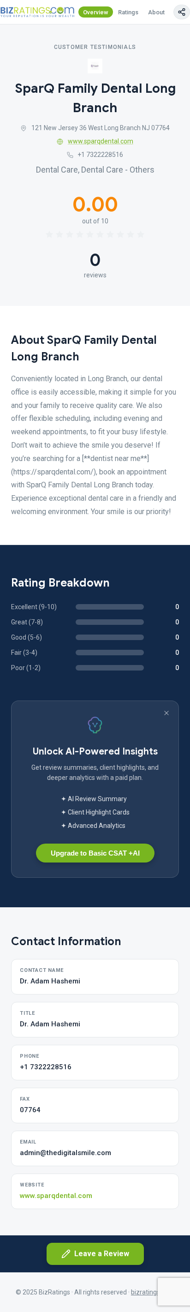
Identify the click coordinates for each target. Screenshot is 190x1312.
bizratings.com (152, 1292)
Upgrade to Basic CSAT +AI (95, 853)
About (156, 12)
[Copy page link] (181, 12)
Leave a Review (101, 1253)
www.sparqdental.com (100, 141)
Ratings (128, 12)
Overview (95, 12)
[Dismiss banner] (166, 713)
